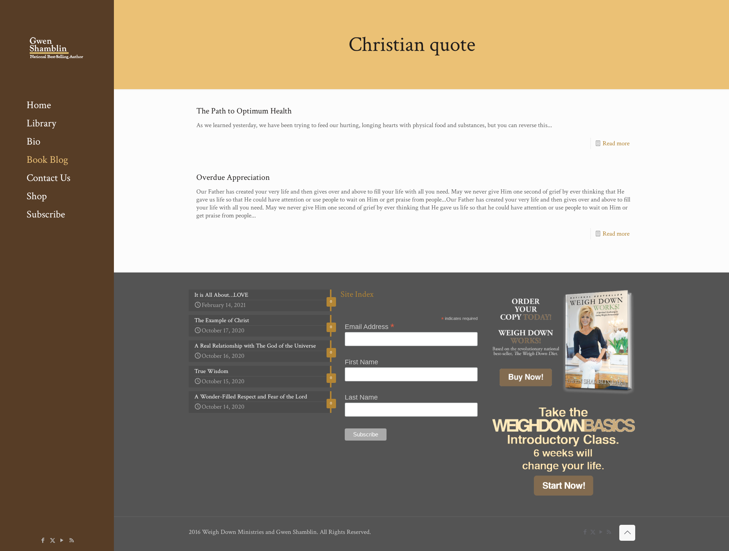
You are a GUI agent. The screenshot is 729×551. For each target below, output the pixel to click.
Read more (616, 143)
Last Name (361, 397)
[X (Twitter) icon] (52, 540)
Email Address (369, 326)
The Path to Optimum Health (244, 110)
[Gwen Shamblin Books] (57, 48)
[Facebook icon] (43, 540)
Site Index (357, 294)
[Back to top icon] (627, 533)
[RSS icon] (71, 540)
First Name (361, 362)
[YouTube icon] (62, 540)
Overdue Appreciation (233, 177)
